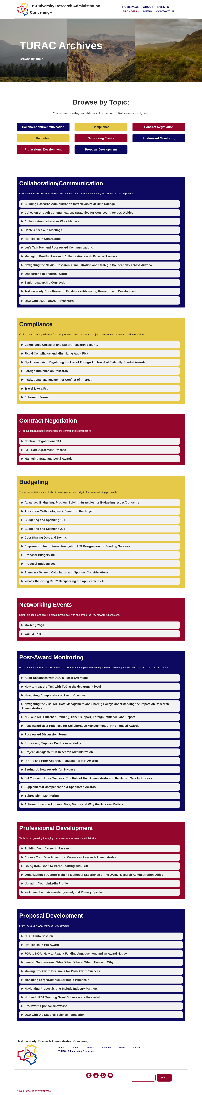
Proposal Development (101, 149)
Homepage (130, 6)
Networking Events (101, 138)
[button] (170, 7)
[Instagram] (96, 1075)
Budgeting (43, 138)
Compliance (101, 127)
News (147, 11)
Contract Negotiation (158, 127)
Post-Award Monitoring (159, 138)
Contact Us (165, 11)
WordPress (44, 1091)
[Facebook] (103, 1075)
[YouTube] (110, 1075)
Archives (106, 1047)
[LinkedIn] (89, 1075)
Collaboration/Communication (43, 127)
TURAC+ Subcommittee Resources (76, 1051)
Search (164, 1077)
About (148, 6)
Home (61, 1047)
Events (90, 1047)
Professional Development (43, 149)
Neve (19, 1091)
